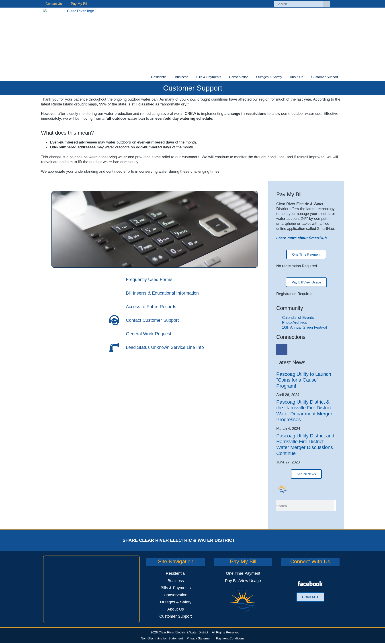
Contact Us (53, 4)
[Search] (326, 4)
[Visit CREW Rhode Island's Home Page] (79, 44)
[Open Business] (191, 77)
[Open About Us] (306, 77)
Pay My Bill (79, 4)
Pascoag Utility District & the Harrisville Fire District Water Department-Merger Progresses (304, 410)
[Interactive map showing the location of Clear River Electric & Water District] (91, 589)
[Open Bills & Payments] (223, 77)
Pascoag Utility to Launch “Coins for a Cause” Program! (303, 380)
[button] (247, 540)
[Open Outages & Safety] (284, 77)
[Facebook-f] (338, 4)
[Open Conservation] (251, 77)
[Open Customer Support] (340, 77)
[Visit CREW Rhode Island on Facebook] (310, 583)
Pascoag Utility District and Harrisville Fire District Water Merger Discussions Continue (305, 444)
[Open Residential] (169, 77)
